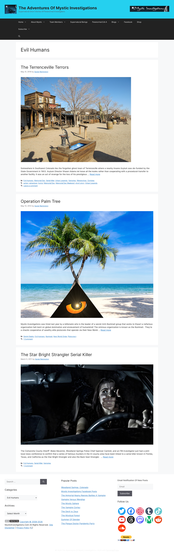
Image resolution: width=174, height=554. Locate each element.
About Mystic (36, 22)
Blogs (114, 22)
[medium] (149, 519)
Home (20, 22)
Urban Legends (61, 181)
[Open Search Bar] (19, 36)
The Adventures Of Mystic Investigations (58, 8)
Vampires (72, 181)
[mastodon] (140, 519)
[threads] (131, 519)
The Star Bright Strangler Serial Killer (56, 354)
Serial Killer (50, 181)
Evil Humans (28, 181)
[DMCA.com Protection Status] (12, 522)
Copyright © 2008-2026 (31, 522)
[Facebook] (131, 511)
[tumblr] (149, 511)
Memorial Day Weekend (65, 183)
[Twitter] (122, 511)
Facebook (128, 22)
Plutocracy (72, 336)
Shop (139, 22)
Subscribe (22, 29)
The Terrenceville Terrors (45, 67)
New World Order (60, 336)
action (25, 183)
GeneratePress (112, 550)
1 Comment (28, 339)
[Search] (43, 482)
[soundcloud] (122, 528)
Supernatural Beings (78, 22)
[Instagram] (140, 511)
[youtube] (122, 519)
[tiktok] (158, 511)
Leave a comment (30, 186)
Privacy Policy (22, 528)
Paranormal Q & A (99, 22)
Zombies (90, 181)
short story (79, 183)
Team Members (56, 22)
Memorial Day (39, 181)
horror (40, 183)
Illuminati (49, 336)
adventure (33, 183)
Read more (95, 174)
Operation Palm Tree (40, 201)
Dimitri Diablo (28, 336)
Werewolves (82, 181)
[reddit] (158, 519)
